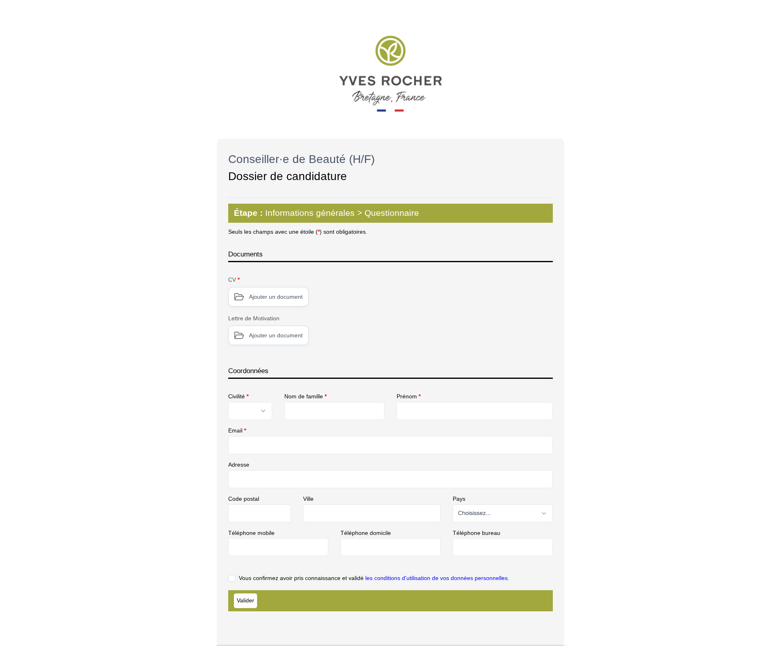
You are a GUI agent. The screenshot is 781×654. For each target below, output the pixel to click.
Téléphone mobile (251, 533)
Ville (308, 498)
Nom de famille (305, 396)
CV (234, 279)
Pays (459, 498)
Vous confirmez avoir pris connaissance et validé (374, 578)
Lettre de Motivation (253, 318)
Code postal (243, 498)
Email (237, 430)
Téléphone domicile (365, 533)
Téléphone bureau (476, 533)
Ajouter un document (276, 296)
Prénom (409, 396)
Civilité (238, 396)
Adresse (238, 464)
